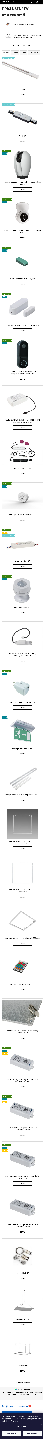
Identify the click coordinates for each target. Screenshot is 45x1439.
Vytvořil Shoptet (24, 1389)
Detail (22, 95)
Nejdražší (23, 53)
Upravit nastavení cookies (27, 1394)
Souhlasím (32, 1433)
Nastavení (22, 1426)
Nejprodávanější (34, 53)
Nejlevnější (15, 53)
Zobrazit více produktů (21, 45)
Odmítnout (11, 1433)
